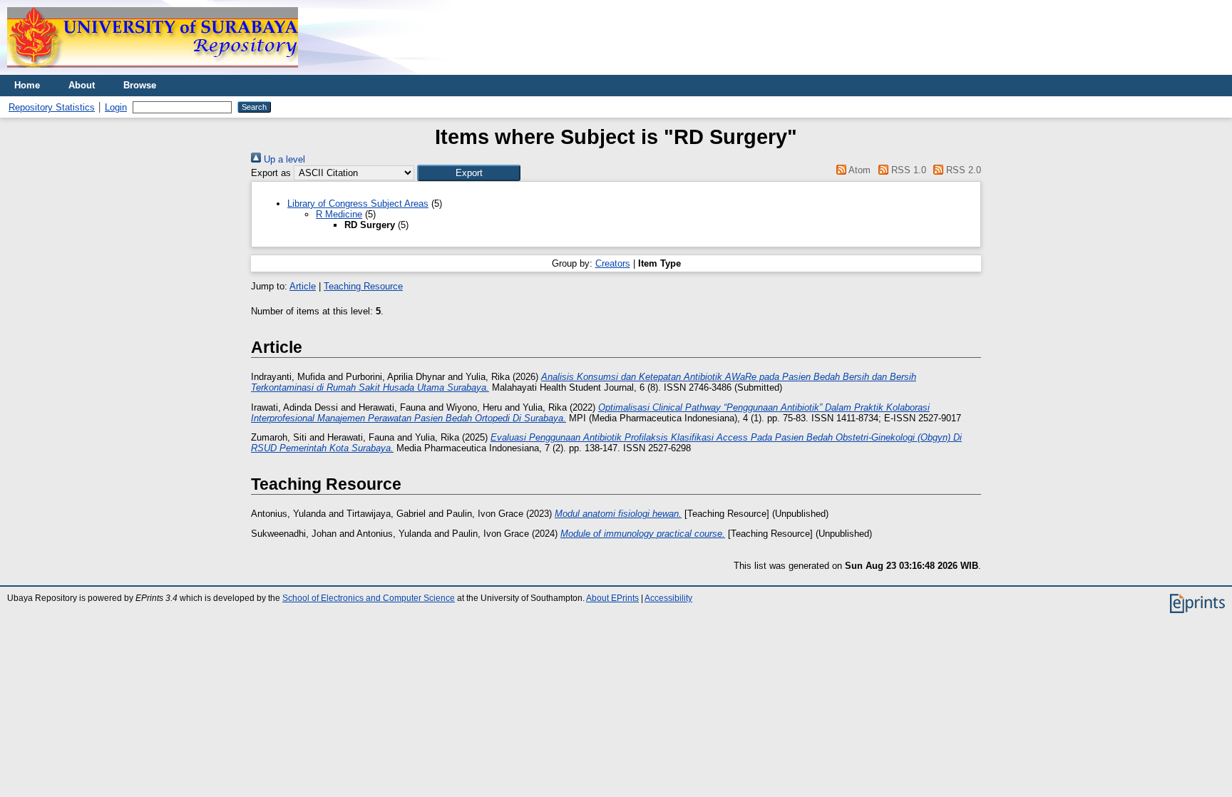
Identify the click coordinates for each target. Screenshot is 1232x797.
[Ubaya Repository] (152, 71)
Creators (612, 263)
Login (116, 107)
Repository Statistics (52, 107)
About (81, 85)
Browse (139, 85)
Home (27, 85)
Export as (271, 173)
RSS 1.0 (906, 170)
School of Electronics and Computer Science (368, 598)
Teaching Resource (363, 286)
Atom (858, 170)
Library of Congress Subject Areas (357, 203)
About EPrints (612, 598)
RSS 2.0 (962, 170)
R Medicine (339, 214)
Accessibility (668, 598)
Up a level (283, 159)
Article (302, 286)
